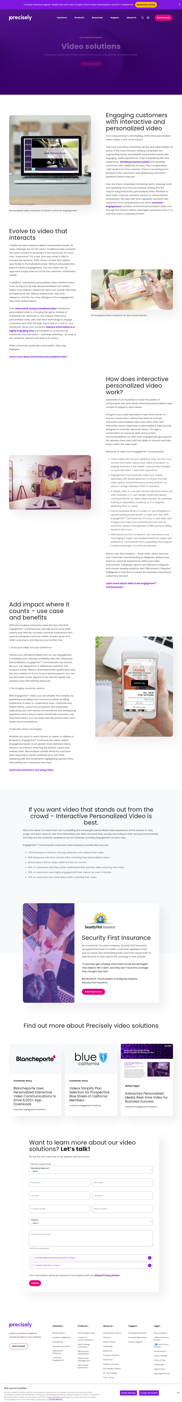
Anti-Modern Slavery (112, 1368)
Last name (99, 1182)
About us (108, 1326)
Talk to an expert (91, 63)
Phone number (101, 1209)
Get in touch (163, 17)
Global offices (109, 1342)
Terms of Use (159, 1360)
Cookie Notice (160, 1351)
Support (114, 17)
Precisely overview (111, 1355)
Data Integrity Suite (86, 1333)
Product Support (136, 1342)
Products (79, 17)
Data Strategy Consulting (84, 1345)
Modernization (58, 1333)
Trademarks (159, 1364)
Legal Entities (159, 1369)
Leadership (107, 1346)
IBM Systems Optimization (83, 1352)
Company (99, 1196)
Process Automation (61, 1346)
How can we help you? (41, 1168)
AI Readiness (57, 1342)
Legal (157, 1326)
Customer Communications (85, 1338)
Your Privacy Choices (161, 1345)
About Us (131, 17)
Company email (38, 1209)
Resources (97, 17)
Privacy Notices (160, 1333)
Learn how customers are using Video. (31, 769)
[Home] (20, 18)
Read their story (93, 991)
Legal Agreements (161, 1373)
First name (36, 1182)
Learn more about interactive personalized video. (38, 356)
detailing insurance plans (135, 161)
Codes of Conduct (111, 1364)
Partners (106, 1337)
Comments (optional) (40, 1234)
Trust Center (108, 1377)
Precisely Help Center (138, 1337)
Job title (35, 1196)
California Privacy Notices (161, 1338)
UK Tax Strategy (110, 1373)
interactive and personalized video (36, 308)
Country (35, 1220)
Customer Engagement (58, 1358)
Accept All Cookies (149, 1393)
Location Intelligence (61, 1337)
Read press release (146, 4)
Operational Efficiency (57, 1352)
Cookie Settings (160, 1356)
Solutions (62, 17)
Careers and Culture (112, 1333)
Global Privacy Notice (107, 1275)
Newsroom (107, 1351)
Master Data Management (84, 1359)
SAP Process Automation (83, 1366)
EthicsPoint (108, 1359)
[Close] (178, 1392)
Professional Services (138, 1333)
